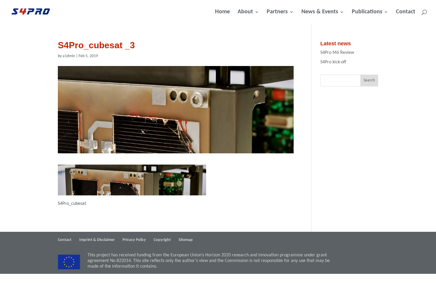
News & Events (319, 12)
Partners (277, 12)
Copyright (162, 240)
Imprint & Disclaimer (97, 240)
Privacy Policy (134, 240)
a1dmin (69, 56)
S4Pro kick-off (333, 62)
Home (222, 12)
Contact (405, 12)
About (245, 12)
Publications (367, 12)
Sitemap (186, 240)
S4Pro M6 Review (337, 52)
